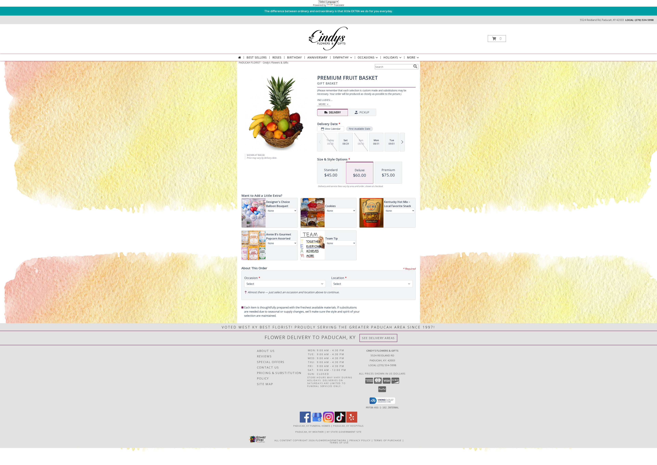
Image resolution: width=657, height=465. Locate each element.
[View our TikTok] (340, 421)
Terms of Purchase (388, 440)
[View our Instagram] (328, 421)
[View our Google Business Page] (316, 421)
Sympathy (341, 57)
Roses (276, 57)
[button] (497, 38)
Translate (339, 5)
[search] (415, 66)
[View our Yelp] (351, 421)
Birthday (294, 57)
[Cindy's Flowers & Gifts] (328, 37)
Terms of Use (339, 442)
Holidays (390, 57)
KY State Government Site (344, 431)
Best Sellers (257, 57)
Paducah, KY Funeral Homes (312, 425)
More (411, 57)
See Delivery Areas (378, 338)
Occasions (366, 57)
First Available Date (359, 128)
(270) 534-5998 (644, 20)
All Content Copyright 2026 (294, 440)
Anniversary (317, 57)
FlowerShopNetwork (331, 440)
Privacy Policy (360, 440)
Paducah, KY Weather (309, 431)
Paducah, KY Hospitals (348, 425)
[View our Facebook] (305, 421)
